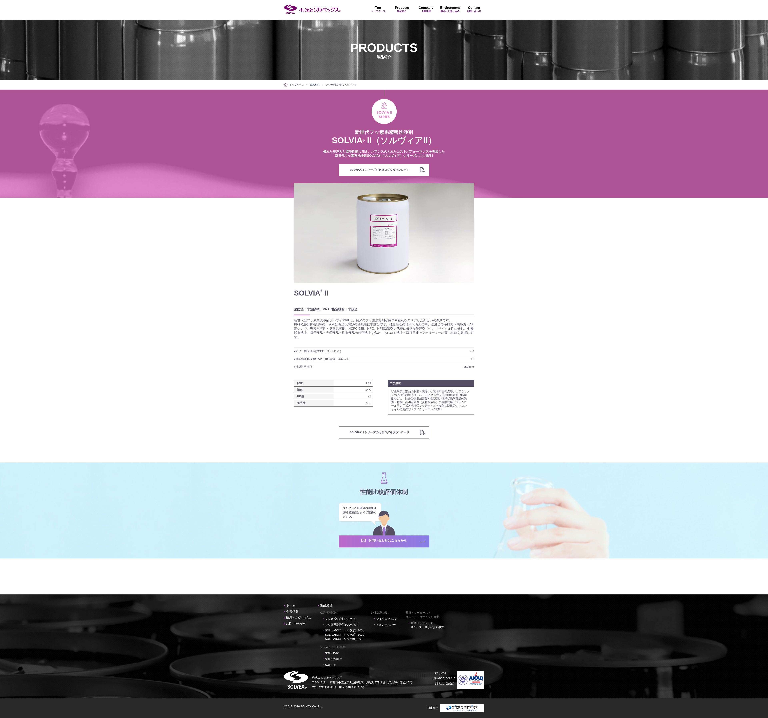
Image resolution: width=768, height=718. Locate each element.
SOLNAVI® (332, 653)
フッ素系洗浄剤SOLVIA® (340, 618)
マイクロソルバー (387, 618)
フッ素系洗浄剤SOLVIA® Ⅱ (342, 624)
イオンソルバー (386, 624)
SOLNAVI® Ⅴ (333, 659)
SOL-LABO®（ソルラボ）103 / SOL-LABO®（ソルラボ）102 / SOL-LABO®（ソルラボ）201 (344, 634)
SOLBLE (330, 664)
